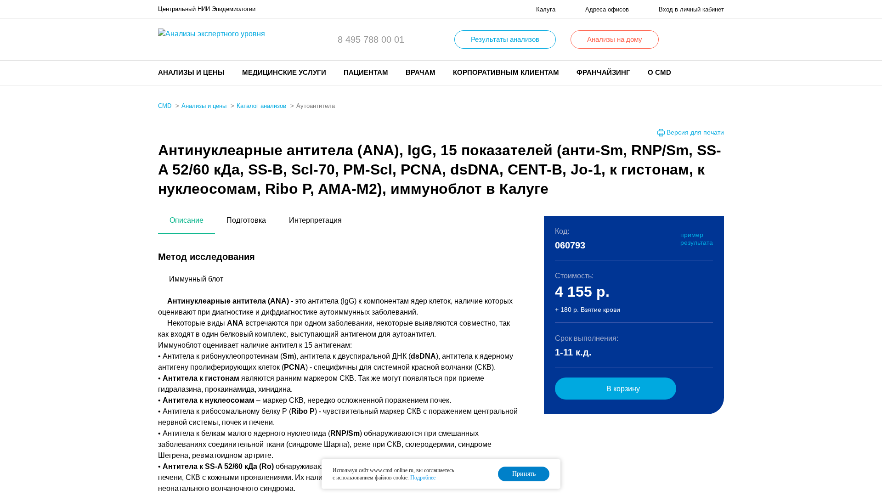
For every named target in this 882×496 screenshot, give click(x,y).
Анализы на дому (614, 39)
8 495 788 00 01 (371, 39)
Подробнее (422, 477)
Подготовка (246, 220)
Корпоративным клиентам (506, 72)
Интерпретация (315, 220)
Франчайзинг (603, 72)
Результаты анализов (505, 39)
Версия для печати (695, 132)
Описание (187, 220)
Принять (524, 473)
